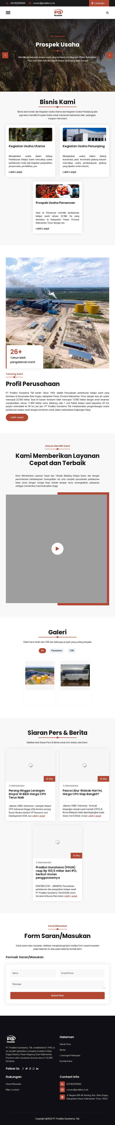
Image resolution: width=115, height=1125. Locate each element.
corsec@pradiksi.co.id (43, 3)
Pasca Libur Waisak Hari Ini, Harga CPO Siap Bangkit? (82, 792)
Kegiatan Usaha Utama (27, 146)
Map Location (12, 1089)
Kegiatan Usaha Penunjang (84, 146)
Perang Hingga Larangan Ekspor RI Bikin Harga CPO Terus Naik (27, 794)
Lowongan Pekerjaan (70, 1055)
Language (99, 3)
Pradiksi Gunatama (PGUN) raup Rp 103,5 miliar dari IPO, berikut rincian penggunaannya (56, 872)
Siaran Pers (65, 1044)
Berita (62, 1050)
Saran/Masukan (13, 1084)
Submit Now (57, 995)
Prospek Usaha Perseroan (55, 203)
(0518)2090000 (17, 3)
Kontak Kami (66, 1061)
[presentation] (5, 55)
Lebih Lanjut (15, 172)
